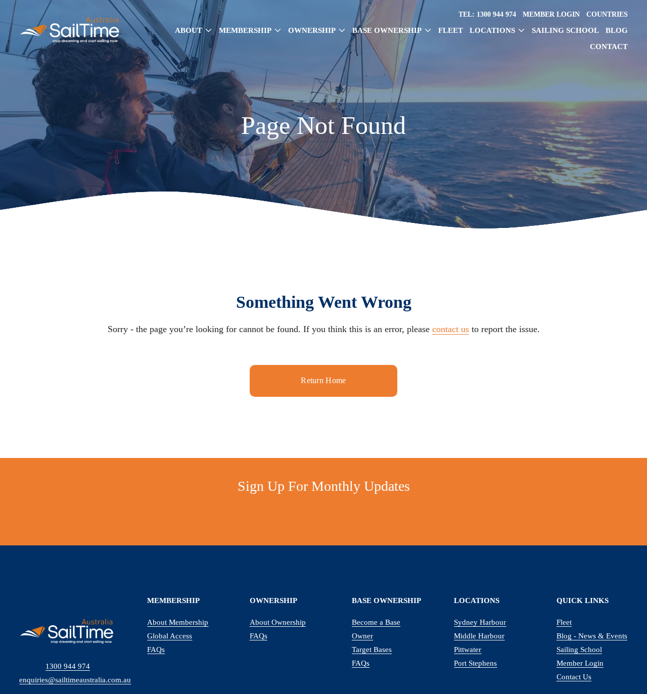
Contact (609, 46)
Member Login (551, 14)
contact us (450, 329)
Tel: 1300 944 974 (487, 14)
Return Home (323, 380)
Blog (617, 30)
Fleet (450, 30)
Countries (607, 14)
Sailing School (565, 30)
